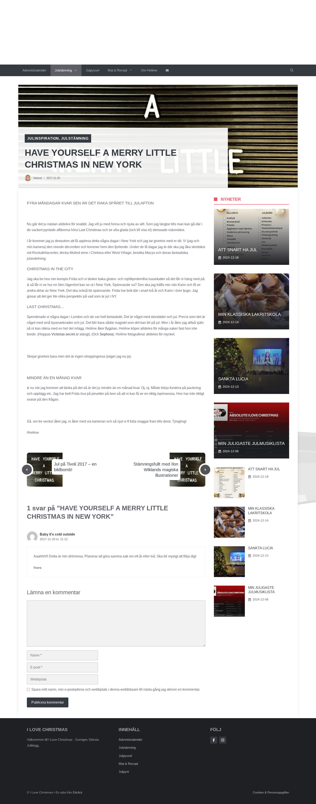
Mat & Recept (117, 70)
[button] (292, 70)
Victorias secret (63, 334)
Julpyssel (92, 70)
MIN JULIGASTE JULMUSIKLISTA (251, 443)
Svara (37, 567)
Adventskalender (34, 70)
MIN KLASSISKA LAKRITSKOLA (249, 314)
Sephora (106, 334)
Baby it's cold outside (57, 534)
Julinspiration (43, 138)
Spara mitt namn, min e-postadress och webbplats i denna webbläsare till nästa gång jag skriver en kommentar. (115, 689)
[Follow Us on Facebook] (213, 740)
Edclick (77, 792)
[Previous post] (26, 469)
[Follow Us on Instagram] (222, 740)
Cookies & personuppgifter (271, 792)
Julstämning (63, 70)
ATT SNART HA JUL (237, 249)
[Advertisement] (158, 32)
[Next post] (205, 469)
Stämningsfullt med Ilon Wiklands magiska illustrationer (155, 470)
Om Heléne (149, 70)
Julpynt (124, 771)
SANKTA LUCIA (233, 379)
